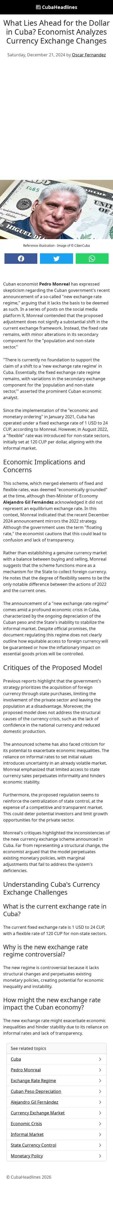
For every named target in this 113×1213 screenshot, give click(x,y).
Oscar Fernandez (89, 55)
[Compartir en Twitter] (56, 258)
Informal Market (27, 1134)
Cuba (16, 1059)
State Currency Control (33, 1145)
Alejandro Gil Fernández (34, 1102)
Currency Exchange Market (38, 1113)
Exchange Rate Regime (33, 1080)
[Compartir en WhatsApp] (92, 258)
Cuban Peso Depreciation (36, 1091)
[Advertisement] (56, 121)
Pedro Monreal (26, 1070)
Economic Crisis (26, 1123)
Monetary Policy (27, 1156)
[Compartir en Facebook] (20, 258)
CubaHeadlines (59, 7)
